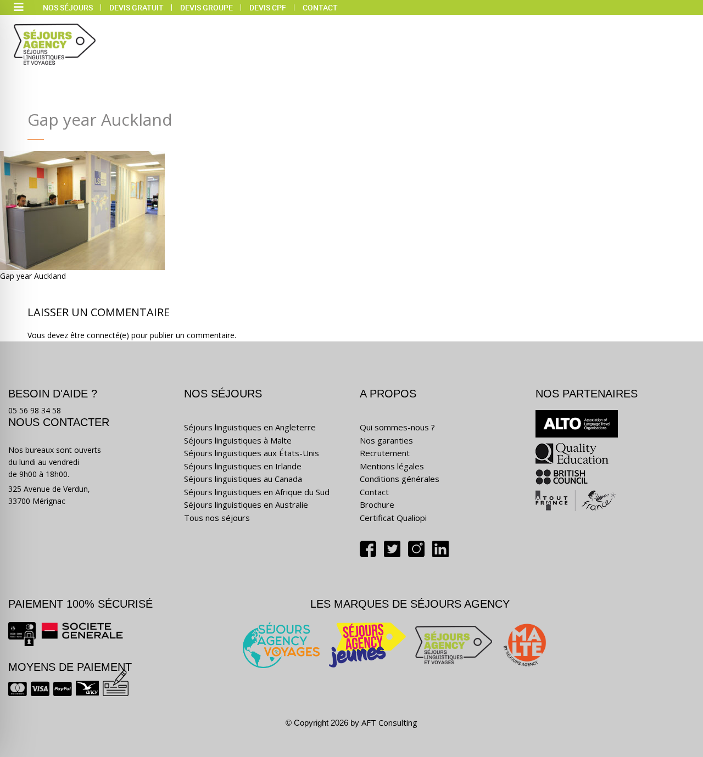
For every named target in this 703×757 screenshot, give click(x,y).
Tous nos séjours (217, 517)
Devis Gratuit (136, 7)
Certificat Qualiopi (393, 517)
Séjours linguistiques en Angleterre (250, 427)
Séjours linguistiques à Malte (238, 440)
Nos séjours (68, 7)
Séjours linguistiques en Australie (246, 504)
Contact (320, 7)
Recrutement (385, 452)
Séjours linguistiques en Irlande (243, 466)
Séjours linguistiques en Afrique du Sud (257, 491)
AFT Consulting (389, 722)
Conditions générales (399, 478)
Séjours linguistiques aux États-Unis (251, 452)
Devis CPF (267, 7)
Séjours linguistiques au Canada (243, 478)
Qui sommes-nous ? (397, 427)
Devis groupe (206, 7)
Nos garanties (386, 440)
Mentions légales (392, 466)
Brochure (377, 504)
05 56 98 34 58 (34, 410)
